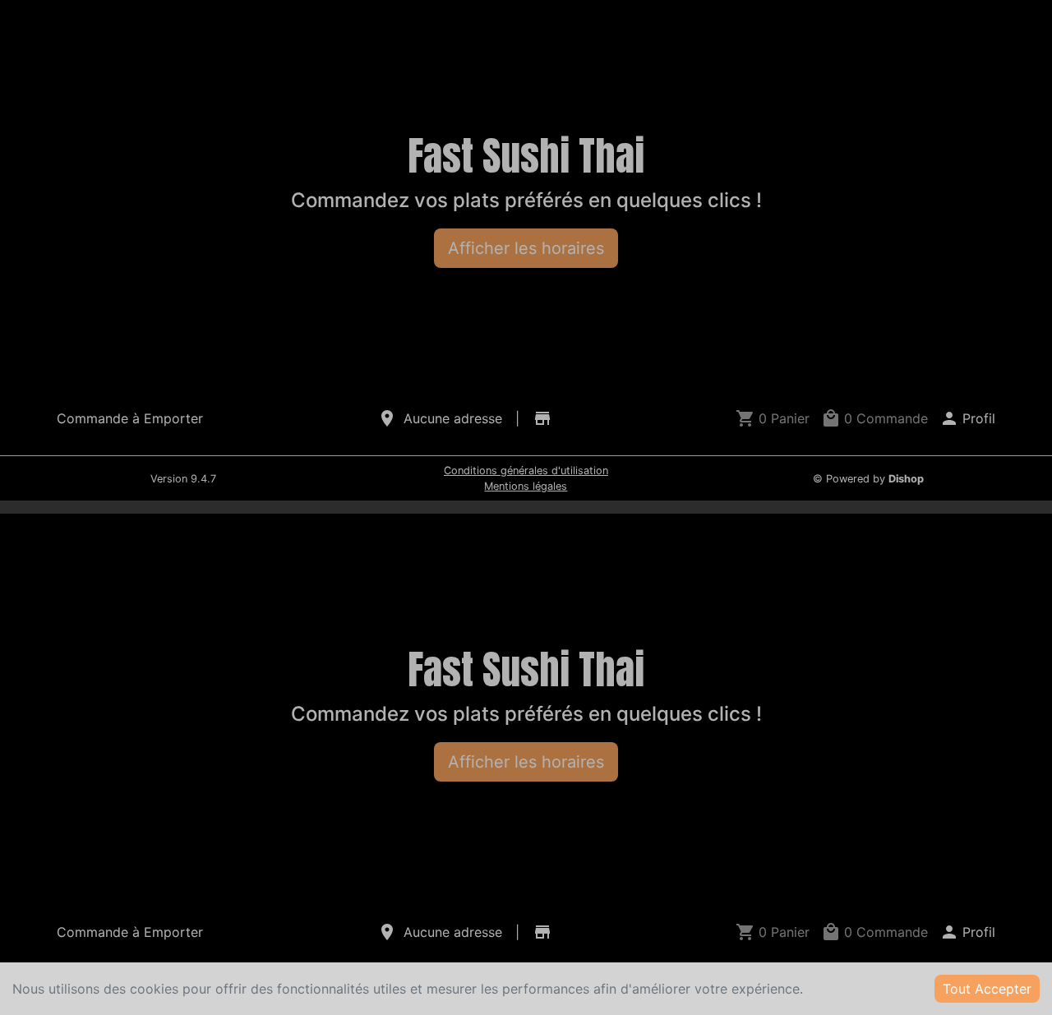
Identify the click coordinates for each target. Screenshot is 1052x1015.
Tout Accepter (987, 988)
